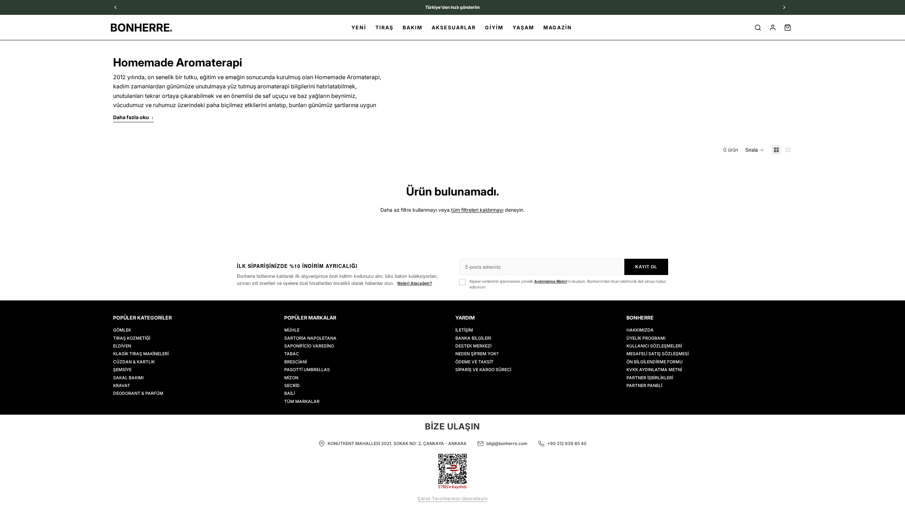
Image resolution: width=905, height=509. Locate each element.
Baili (289, 393)
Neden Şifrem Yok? (476, 354)
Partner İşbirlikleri (649, 377)
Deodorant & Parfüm (138, 393)
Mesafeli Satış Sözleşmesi (657, 354)
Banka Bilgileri (473, 338)
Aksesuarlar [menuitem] (454, 27)
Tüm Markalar (302, 401)
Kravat (121, 385)
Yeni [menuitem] (358, 27)
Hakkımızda (640, 330)
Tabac (291, 354)
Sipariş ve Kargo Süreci (483, 369)
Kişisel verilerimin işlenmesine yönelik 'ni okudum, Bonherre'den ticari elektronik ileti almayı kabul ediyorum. (567, 284)
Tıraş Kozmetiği (131, 338)
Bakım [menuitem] (412, 27)
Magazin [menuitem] (557, 27)
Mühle (291, 330)
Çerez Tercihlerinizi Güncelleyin (452, 498)
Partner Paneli (644, 385)
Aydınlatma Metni (550, 281)
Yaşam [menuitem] (523, 27)
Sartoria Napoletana (310, 338)
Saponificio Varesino (309, 346)
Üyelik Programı (645, 338)
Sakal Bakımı (128, 377)
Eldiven (122, 346)
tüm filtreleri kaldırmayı (477, 210)
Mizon (291, 377)
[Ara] (758, 28)
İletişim (464, 330)
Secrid (292, 385)
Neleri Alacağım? (414, 283)
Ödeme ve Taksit (474, 361)
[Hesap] (773, 28)
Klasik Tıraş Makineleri (141, 354)
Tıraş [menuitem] (384, 27)
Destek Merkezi (473, 346)
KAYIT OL (646, 266)
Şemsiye (122, 369)
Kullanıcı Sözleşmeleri (654, 346)
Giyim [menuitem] (494, 27)
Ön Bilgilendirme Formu (654, 361)
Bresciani (295, 361)
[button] (754, 150)
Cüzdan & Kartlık (134, 361)
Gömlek (122, 330)
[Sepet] (788, 28)
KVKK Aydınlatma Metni (654, 369)
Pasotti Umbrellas (307, 369)
